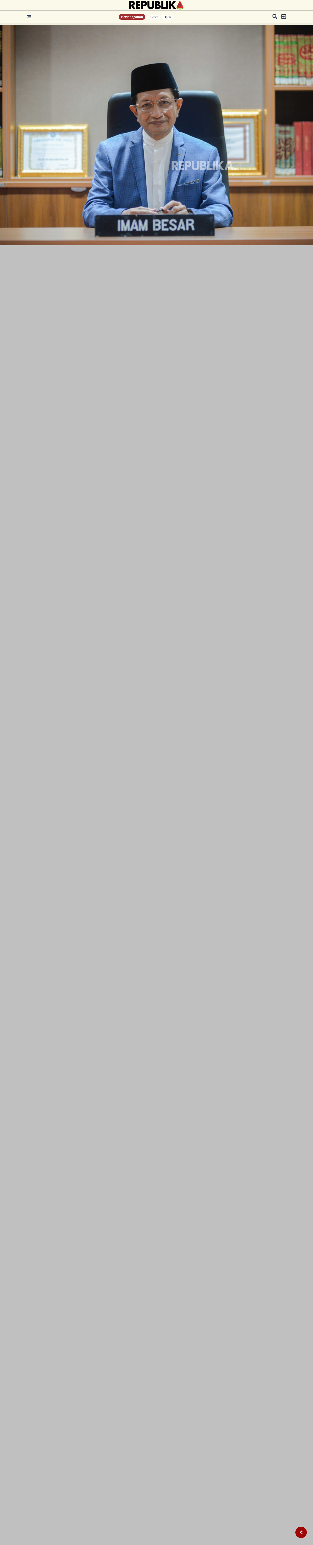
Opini (167, 17)
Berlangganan (132, 17)
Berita (154, 17)
